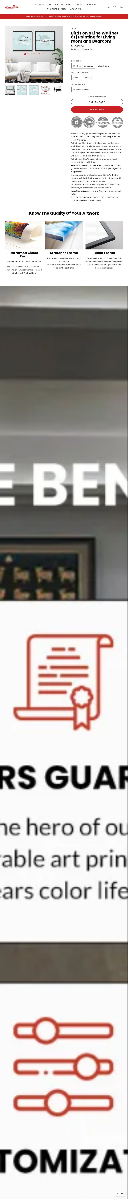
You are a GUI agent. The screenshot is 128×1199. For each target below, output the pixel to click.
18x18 (76, 77)
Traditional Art (86, 5)
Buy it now (97, 110)
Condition (77, 61)
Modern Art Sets (42, 5)
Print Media (78, 85)
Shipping (85, 49)
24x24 (87, 77)
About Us (75, 9)
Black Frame (103, 66)
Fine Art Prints (64, 5)
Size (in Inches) (80, 73)
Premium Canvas (81, 89)
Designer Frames (57, 9)
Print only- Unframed (83, 66)
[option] (64, 16)
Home (73, 28)
